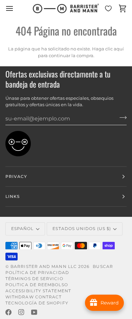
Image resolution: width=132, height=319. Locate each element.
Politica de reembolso (36, 284)
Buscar (103, 266)
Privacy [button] (16, 176)
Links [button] (12, 196)
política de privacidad (37, 272)
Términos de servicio (34, 278)
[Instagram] (21, 312)
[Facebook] (8, 312)
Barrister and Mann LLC (43, 266)
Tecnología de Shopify (36, 302)
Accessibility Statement (38, 290)
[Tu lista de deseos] (108, 8)
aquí (119, 48)
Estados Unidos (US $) (81, 228)
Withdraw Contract (33, 296)
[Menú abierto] (15, 8)
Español (22, 228)
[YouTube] (34, 312)
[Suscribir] (121, 117)
